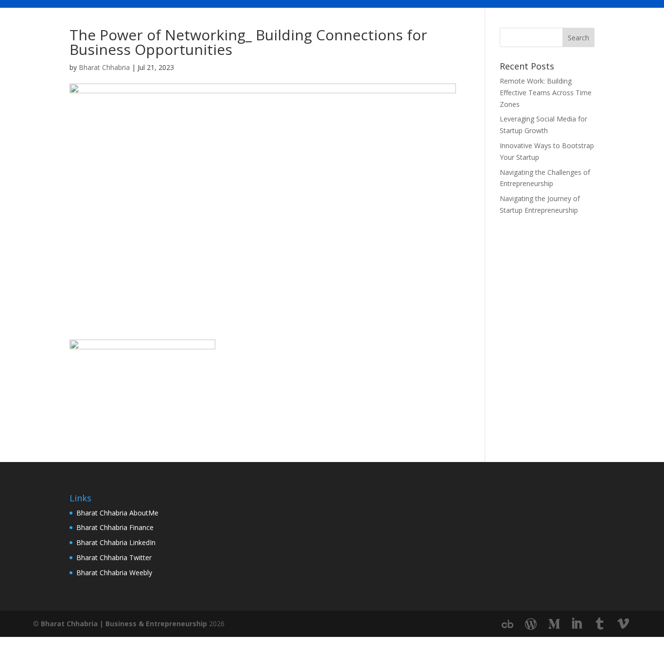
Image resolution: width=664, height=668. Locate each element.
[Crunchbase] (507, 624)
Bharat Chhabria (104, 67)
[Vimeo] (623, 624)
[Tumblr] (600, 624)
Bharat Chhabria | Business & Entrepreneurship (124, 623)
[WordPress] (531, 624)
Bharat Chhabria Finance (115, 527)
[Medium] (554, 624)
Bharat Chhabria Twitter (114, 557)
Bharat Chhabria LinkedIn (116, 542)
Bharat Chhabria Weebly (114, 572)
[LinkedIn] (576, 624)
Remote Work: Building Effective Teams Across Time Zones (546, 92)
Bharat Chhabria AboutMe (117, 512)
